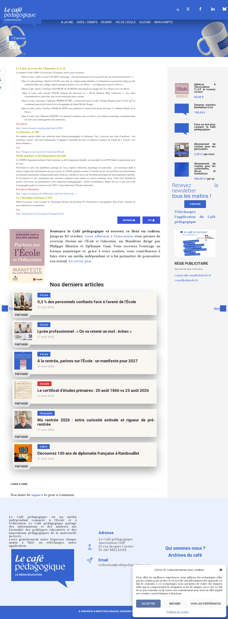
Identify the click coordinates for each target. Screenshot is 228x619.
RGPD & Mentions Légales (102, 611)
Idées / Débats (87, 22)
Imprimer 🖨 (129, 220)
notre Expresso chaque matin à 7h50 (43, 541)
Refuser (174, 603)
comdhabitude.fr (186, 280)
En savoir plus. (80, 261)
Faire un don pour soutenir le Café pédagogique (205, 127)
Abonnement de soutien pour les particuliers (205, 146)
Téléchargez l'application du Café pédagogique (195, 217)
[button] (221, 570)
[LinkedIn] (213, 9)
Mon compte (163, 22)
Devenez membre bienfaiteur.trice (205, 106)
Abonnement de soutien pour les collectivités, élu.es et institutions (205, 168)
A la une (67, 22)
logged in (37, 495)
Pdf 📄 (151, 220)
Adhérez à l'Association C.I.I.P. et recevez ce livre (205, 88)
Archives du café (185, 555)
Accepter (148, 603)
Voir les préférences (206, 603)
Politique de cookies (178, 612)
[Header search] (178, 9)
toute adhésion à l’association (109, 236)
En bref (106, 22)
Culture (145, 22)
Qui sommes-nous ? (185, 548)
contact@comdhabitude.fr (193, 275)
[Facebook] (200, 9)
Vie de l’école (126, 22)
